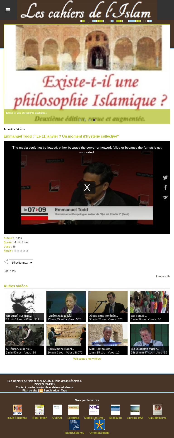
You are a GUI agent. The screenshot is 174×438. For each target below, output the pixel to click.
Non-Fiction (39, 417)
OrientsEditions (99, 432)
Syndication (51, 390)
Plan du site (29, 390)
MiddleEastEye (94, 417)
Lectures (73, 417)
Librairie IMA (135, 417)
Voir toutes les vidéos (87, 358)
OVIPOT (57, 417)
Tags (64, 390)
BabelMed (115, 417)
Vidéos (21, 129)
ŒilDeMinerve (157, 417)
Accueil (8, 129)
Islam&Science (74, 432)
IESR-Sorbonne (17, 417)
